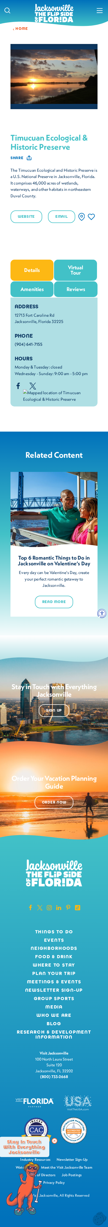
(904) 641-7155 (28, 344)
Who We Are (54, 1015)
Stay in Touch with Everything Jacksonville (24, 1147)
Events (54, 940)
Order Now (54, 802)
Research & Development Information (54, 1035)
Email (61, 216)
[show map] (81, 217)
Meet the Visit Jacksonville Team (66, 1167)
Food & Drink (54, 957)
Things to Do (54, 932)
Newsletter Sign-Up (54, 990)
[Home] (54, 13)
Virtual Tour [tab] (75, 270)
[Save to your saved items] (91, 217)
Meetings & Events (54, 982)
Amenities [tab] (32, 289)
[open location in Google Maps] (58, 395)
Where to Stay (54, 965)
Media (54, 1007)
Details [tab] (32, 270)
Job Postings (72, 1175)
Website (26, 216)
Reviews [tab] (76, 289)
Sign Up (54, 710)
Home (21, 28)
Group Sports (54, 998)
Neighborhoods (54, 948)
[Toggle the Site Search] (7, 10)
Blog (54, 1024)
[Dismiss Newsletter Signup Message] (54, 1141)
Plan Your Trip (53, 973)
